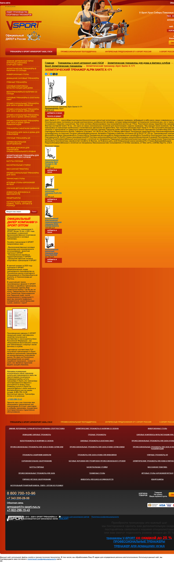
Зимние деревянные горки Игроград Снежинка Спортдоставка (20, 63)
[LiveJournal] (56, 74)
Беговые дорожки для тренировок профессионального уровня (21, 149)
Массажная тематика (18, 169)
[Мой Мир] (51, 74)
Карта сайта (5, 3)
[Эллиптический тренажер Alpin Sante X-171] (55, 105)
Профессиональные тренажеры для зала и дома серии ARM (23, 110)
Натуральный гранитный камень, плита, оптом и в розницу (19, 204)
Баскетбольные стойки (19, 165)
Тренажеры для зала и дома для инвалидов (23, 133)
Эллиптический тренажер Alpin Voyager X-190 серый (51, 163)
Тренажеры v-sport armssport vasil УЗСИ (31, 52)
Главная (49, 63)
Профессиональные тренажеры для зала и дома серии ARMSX (23, 116)
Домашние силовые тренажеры (23, 78)
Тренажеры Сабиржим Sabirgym (23, 128)
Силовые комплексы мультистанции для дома (20, 87)
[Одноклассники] (49, 74)
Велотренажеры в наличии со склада (22, 93)
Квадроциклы (14, 198)
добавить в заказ (54, 113)
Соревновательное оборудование (16, 143)
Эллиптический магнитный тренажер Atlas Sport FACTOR (51, 252)
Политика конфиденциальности (105, 517)
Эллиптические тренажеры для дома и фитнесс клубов (23, 156)
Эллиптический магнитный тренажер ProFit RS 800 (53, 192)
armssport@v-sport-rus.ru (23, 506)
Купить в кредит (54, 116)
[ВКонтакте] (46, 74)
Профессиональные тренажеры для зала (23, 174)
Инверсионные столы (18, 74)
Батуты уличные (15, 161)
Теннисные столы (16, 179)
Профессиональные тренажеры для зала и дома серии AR (23, 104)
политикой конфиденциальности (42, 559)
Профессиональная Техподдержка (78, 52)
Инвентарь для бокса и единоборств (18, 193)
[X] (54, 74)
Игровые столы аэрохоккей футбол (21, 183)
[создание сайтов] (67, 517)
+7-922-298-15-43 (15, 399)
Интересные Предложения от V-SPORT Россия (128, 52)
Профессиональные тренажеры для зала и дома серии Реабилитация (23, 122)
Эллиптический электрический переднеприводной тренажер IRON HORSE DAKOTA (53, 222)
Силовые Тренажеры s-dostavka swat (23, 98)
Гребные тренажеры (17, 82)
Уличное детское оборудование (23, 188)
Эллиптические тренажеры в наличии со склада (21, 69)
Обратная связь (15, 503)
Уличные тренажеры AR (18, 138)
